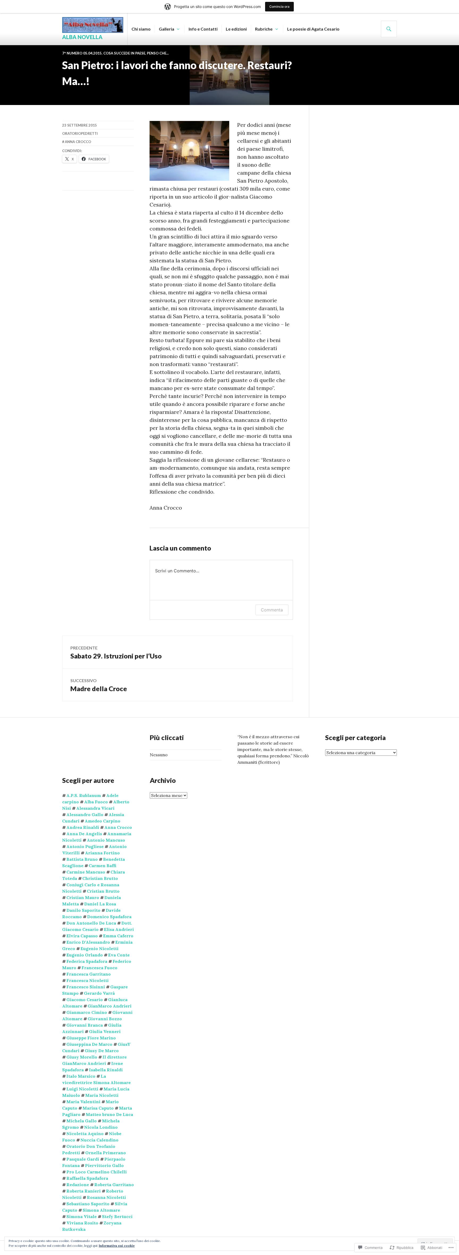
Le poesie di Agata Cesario (313, 28)
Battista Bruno (82, 859)
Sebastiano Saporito (87, 1203)
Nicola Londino (101, 1127)
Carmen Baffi (102, 865)
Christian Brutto (100, 878)
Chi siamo (141, 28)
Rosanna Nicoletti (106, 1197)
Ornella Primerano (105, 1152)
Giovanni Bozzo (105, 1018)
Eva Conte (119, 955)
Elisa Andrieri (119, 929)
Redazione (77, 1184)
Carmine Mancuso (85, 872)
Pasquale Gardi (82, 1159)
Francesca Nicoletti (87, 980)
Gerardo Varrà (99, 993)
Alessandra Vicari (95, 808)
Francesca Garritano (88, 974)
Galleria (166, 28)
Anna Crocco (78, 142)
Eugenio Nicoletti (99, 948)
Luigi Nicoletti (82, 1089)
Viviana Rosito (82, 1222)
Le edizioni (236, 28)
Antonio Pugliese (85, 846)
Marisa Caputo (98, 1108)
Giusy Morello (81, 1057)
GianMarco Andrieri (109, 1006)
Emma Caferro (118, 935)
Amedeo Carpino (102, 821)
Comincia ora (279, 7)
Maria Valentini (83, 1101)
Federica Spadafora (86, 961)
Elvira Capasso (82, 935)
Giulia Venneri (105, 1031)
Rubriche (264, 28)
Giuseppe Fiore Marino (91, 1037)
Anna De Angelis (84, 833)
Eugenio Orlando (84, 955)
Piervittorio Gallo (104, 1165)
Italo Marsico (80, 1076)
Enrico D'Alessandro (88, 942)
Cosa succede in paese (124, 53)
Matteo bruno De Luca (109, 1114)
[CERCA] (389, 29)
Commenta (272, 609)
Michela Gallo (81, 1120)
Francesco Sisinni (85, 986)
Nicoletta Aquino (85, 1133)
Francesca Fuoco (99, 967)
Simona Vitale (81, 1216)
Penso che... (158, 53)
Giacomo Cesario (84, 999)
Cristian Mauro (82, 897)
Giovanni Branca (84, 1025)
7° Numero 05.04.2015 (82, 53)
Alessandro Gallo (84, 814)
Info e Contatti (203, 28)
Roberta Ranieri (83, 1191)
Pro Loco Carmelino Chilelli (96, 1171)
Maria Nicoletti (101, 1095)
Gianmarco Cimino (86, 1012)
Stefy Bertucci (117, 1216)
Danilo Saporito (83, 910)
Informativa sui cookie (117, 1246)
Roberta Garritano (114, 1184)
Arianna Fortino (102, 852)
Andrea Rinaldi (82, 827)
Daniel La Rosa (100, 903)
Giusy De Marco (102, 1050)
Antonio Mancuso (106, 840)
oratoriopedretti (80, 133)
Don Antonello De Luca (91, 923)
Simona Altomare (101, 1210)
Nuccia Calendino (99, 1140)
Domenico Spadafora (109, 916)
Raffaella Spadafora (87, 1178)
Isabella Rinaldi (106, 1069)
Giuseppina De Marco (89, 1044)
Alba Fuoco (96, 801)
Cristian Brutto (103, 891)
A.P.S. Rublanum (83, 795)
